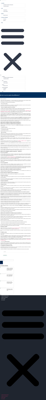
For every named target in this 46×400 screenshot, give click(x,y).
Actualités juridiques (6, 78)
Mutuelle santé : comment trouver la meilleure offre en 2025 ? (10, 290)
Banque (2, 13)
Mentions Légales (3, 298)
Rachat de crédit (5, 15)
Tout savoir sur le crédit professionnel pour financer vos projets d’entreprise (10, 282)
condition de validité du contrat (22, 140)
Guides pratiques (5, 11)
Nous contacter (3, 398)
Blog (2, 22)
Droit (2, 8)
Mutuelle (4, 20)
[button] (12, 49)
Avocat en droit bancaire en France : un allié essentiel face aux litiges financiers (10, 275)
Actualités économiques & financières (8, 77)
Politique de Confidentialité (4, 297)
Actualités (2, 3)
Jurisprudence (5, 81)
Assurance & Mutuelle (4, 17)
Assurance (4, 88)
